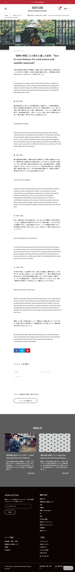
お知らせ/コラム (17, 15)
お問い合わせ (43, 553)
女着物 (41, 507)
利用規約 (42, 528)
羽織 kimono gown (45, 510)
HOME (6, 15)
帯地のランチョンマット (46, 525)
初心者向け (8, 550)
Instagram (45, 556)
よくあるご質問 (44, 550)
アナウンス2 (37, 2)
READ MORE (31, 473)
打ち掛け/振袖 (43, 519)
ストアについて (44, 541)
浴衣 (41, 516)
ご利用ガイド (43, 547)
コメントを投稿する (25, 401)
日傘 (41, 505)
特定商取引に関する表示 (45, 567)
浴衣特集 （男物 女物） (11, 541)
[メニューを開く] (6, 8)
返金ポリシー (43, 530)
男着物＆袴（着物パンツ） (47, 502)
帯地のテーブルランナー (46, 522)
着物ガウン (43, 499)
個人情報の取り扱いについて (62, 567)
